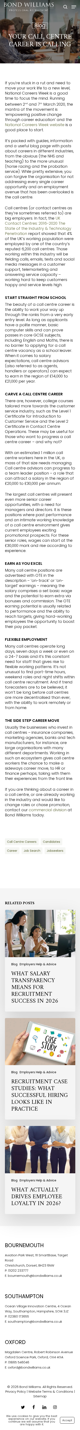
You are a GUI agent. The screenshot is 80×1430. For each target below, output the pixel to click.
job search (32, 851)
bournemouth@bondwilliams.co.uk (35, 1275)
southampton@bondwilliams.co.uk (35, 1321)
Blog (39, 25)
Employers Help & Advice (38, 964)
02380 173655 (18, 1316)
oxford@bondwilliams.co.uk (29, 1367)
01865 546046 (18, 1362)
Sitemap (40, 1396)
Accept (67, 1420)
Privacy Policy (15, 1391)
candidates (51, 842)
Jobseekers (55, 851)
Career (12, 851)
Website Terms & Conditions (50, 1391)
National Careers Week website (34, 124)
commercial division (48, 810)
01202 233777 (18, 1270)
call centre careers (21, 842)
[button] (73, 7)
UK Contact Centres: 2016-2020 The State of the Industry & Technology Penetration (38, 226)
